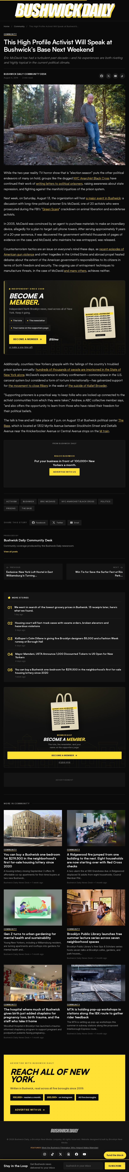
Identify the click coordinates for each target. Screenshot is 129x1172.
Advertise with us (30, 1109)
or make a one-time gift (21, 347)
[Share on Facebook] (101, 76)
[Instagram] (44, 1154)
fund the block (115, 1155)
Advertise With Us (64, 472)
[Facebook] (76, 1154)
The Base (27, 508)
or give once (64, 762)
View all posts (11, 551)
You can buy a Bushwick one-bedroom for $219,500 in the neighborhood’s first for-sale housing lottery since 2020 (32, 860)
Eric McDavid (47, 501)
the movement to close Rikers (28, 386)
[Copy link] (122, 76)
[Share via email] (115, 76)
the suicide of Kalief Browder (87, 386)
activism (11, 501)
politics (105, 501)
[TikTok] (52, 1154)
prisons (10, 508)
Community (19, 26)
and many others (75, 271)
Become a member (27, 339)
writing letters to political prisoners (59, 183)
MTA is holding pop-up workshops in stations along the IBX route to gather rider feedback (95, 1013)
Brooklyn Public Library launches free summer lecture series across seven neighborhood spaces (94, 938)
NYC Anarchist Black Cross (91, 178)
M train (104, 431)
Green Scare (50, 209)
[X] (60, 1154)
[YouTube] (84, 1154)
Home (6, 26)
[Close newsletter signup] (124, 1164)
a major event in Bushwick (103, 198)
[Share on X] (108, 76)
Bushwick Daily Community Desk (28, 540)
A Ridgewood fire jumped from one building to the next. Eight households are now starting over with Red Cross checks (95, 860)
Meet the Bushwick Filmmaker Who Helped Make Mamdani (70, 1147)
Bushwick (28, 501)
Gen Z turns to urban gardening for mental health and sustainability (30, 936)
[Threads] (68, 1154)
